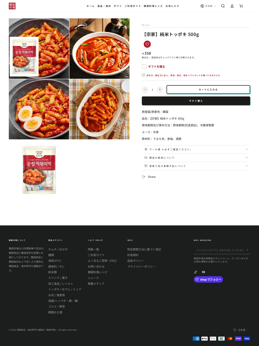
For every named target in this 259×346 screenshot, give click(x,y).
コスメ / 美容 (56, 306)
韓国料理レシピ (97, 272)
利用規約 (132, 255)
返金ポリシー (135, 260)
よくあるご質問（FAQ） (103, 260)
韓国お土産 (55, 312)
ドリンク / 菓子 (58, 278)
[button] (222, 6)
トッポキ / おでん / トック (64, 289)
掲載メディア (96, 283)
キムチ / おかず (58, 249)
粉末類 (52, 272)
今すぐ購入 (196, 100)
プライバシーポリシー (141, 266)
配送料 (155, 57)
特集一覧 (93, 249)
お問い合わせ (96, 266)
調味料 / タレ (56, 266)
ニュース (93, 278)
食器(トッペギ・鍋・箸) (63, 300)
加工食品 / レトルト (60, 283)
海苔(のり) (54, 260)
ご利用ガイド (96, 255)
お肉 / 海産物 (56, 295)
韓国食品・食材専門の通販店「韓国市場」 (37, 329)
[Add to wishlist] (147, 44)
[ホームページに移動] (12, 6)
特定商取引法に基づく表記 (144, 249)
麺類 (51, 255)
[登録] (248, 250)
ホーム (145, 24)
